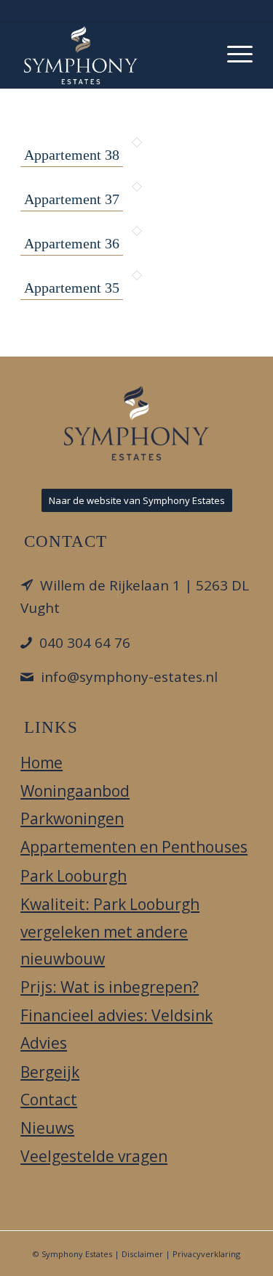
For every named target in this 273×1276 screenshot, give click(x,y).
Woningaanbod (75, 791)
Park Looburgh (73, 876)
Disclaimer (142, 1253)
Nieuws (47, 1128)
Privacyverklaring (206, 1253)
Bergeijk (49, 1072)
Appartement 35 (71, 288)
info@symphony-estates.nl (129, 676)
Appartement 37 (71, 199)
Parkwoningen (72, 818)
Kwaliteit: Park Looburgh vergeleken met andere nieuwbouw (109, 932)
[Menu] (233, 52)
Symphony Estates (76, 1253)
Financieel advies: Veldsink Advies (116, 1029)
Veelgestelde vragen (93, 1156)
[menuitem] (233, 52)
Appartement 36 (71, 243)
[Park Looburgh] (113, 55)
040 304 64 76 (84, 642)
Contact (48, 1099)
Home (41, 762)
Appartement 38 (71, 155)
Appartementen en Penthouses (134, 847)
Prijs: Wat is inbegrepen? (109, 987)
